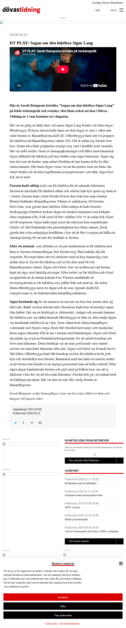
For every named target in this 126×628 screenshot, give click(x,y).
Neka (63, 606)
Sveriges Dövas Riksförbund (107, 2)
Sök (98, 10)
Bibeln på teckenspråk (76, 519)
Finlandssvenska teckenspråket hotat (83, 495)
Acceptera (63, 597)
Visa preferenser (63, 615)
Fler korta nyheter (79, 541)
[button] (121, 563)
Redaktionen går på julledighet (80, 483)
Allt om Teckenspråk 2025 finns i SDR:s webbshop (91, 531)
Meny (114, 10)
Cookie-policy (51, 623)
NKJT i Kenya (72, 507)
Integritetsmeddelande (69, 623)
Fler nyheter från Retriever (84, 460)
